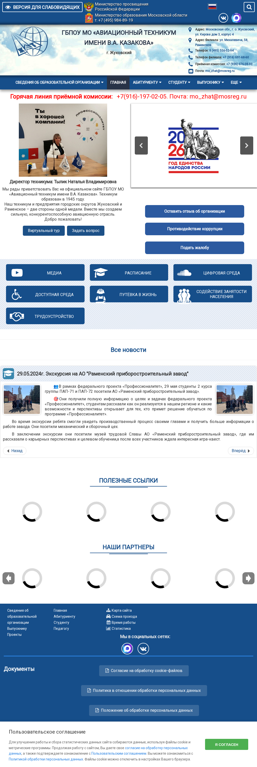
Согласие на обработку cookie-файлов (146, 670)
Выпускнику (208, 82)
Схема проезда (124, 616)
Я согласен (226, 744)
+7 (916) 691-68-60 (235, 57)
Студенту (177, 82)
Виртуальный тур (44, 230)
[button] (141, 145)
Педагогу (61, 629)
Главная (118, 82)
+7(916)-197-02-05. (142, 96)
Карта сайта (122, 610)
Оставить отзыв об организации (194, 211)
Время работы (124, 622)
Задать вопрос (85, 230)
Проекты (14, 635)
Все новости (128, 349)
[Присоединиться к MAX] (236, 18)
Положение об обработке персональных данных (147, 710)
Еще (234, 82)
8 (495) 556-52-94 (221, 50)
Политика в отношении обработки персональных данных (147, 690)
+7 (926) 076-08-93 (239, 64)
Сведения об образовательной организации (58, 82)
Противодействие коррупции (194, 228)
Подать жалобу (194, 247)
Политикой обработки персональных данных (46, 759)
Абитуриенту (145, 82)
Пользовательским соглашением (118, 753)
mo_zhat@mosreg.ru (220, 71)
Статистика (121, 629)
